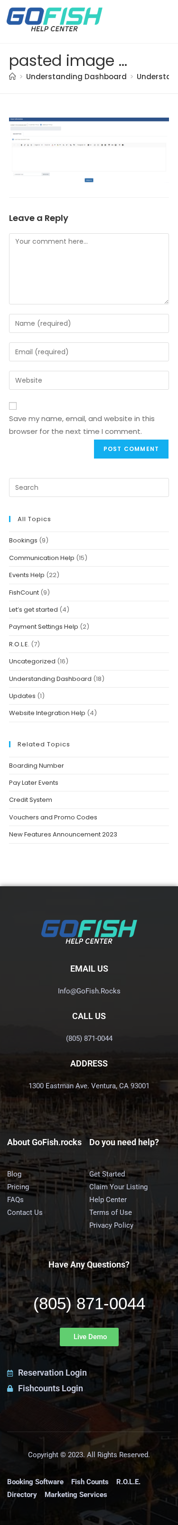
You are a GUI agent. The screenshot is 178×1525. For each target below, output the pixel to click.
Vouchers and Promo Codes (53, 817)
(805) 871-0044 (89, 1303)
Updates (22, 695)
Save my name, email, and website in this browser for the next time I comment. (82, 424)
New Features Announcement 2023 (63, 834)
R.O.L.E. (19, 644)
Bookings (23, 540)
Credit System (30, 799)
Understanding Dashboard (50, 678)
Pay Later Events (33, 782)
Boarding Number (36, 765)
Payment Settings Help (43, 626)
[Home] (12, 77)
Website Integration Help (47, 712)
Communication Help (42, 557)
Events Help (27, 574)
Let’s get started (33, 609)
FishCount (24, 592)
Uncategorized (32, 661)
